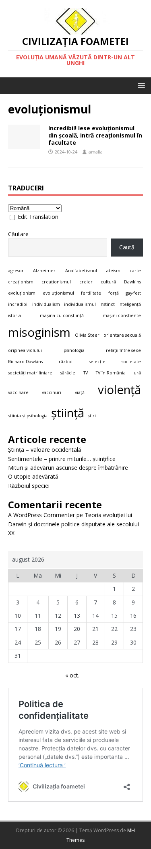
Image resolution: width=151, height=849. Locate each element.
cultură (108, 282)
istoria (14, 315)
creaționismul (56, 282)
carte (135, 270)
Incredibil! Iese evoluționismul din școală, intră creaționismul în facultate (95, 135)
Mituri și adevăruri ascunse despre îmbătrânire (68, 467)
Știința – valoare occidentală (44, 449)
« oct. (72, 675)
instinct (107, 304)
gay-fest (133, 293)
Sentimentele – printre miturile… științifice (62, 459)
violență (119, 390)
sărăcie (67, 373)
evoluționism (21, 293)
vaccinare (18, 392)
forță (113, 293)
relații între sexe (123, 350)
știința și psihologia (28, 415)
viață (80, 392)
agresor (16, 270)
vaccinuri (51, 392)
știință (67, 413)
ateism (113, 270)
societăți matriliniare (30, 373)
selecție (97, 361)
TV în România (111, 373)
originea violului (25, 350)
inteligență (129, 304)
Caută (126, 247)
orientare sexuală (122, 335)
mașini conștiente (122, 315)
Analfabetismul (81, 270)
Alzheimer (44, 270)
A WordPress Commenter (41, 515)
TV (85, 373)
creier (86, 282)
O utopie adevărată (33, 476)
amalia (96, 152)
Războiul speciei (29, 485)
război (65, 361)
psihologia (74, 350)
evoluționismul (58, 293)
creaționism (20, 282)
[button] (140, 85)
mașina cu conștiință (62, 315)
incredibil (18, 304)
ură (137, 373)
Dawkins (132, 282)
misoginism (39, 332)
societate (131, 361)
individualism (46, 304)
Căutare (18, 234)
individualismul (80, 304)
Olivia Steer (87, 335)
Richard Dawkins (25, 361)
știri (92, 415)
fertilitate (91, 293)
